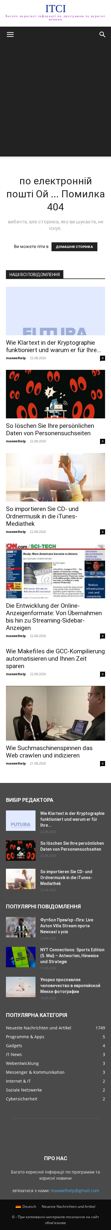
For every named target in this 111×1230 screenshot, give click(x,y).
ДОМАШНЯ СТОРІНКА (74, 247)
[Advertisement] (55, 101)
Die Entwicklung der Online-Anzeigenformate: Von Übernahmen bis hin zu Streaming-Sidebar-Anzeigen (54, 616)
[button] (10, 35)
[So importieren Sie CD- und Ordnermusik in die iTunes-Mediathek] (55, 477)
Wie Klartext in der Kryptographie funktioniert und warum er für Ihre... (53, 346)
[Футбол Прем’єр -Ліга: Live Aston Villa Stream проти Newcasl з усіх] (21, 927)
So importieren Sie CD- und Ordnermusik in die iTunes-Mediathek (42, 516)
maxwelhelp (16, 358)
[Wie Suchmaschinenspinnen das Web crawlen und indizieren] (55, 713)
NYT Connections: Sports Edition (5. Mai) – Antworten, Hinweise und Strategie (72, 955)
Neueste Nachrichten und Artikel (68, 1206)
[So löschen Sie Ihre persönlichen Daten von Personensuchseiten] (55, 394)
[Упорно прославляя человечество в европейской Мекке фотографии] (21, 987)
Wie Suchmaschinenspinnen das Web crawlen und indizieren (49, 751)
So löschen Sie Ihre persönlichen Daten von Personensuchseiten (50, 429)
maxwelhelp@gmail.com (75, 1190)
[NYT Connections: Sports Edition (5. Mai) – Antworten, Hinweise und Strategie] (21, 957)
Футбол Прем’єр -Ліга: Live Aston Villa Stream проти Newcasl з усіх (66, 926)
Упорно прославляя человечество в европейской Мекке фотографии (70, 985)
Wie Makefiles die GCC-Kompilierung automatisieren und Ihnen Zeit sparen (55, 659)
